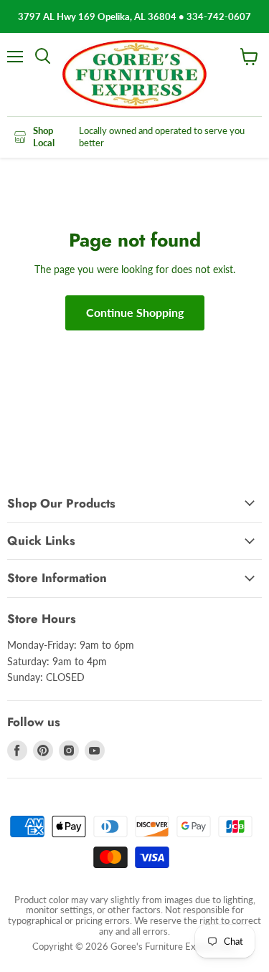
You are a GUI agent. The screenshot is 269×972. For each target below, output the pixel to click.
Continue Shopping (135, 312)
